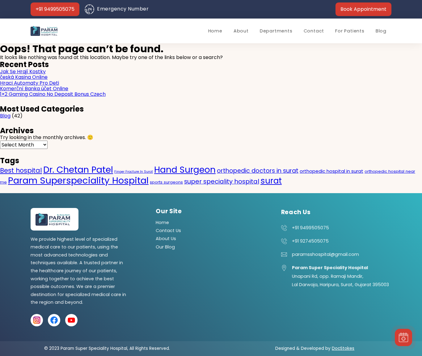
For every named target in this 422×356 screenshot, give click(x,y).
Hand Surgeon (185, 170)
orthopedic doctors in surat (257, 171)
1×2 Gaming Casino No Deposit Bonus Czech (53, 94)
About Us (166, 238)
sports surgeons (166, 182)
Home (215, 31)
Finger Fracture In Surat (133, 171)
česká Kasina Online (24, 77)
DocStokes (343, 348)
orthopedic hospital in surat (331, 171)
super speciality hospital (221, 181)
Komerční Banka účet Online (34, 88)
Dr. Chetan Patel (78, 169)
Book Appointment (363, 9)
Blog (381, 31)
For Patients (350, 31)
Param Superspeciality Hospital (78, 180)
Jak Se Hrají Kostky (23, 71)
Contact (314, 31)
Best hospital (21, 170)
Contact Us (168, 230)
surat (271, 180)
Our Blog (165, 247)
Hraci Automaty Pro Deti (29, 83)
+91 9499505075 (55, 9)
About (241, 31)
